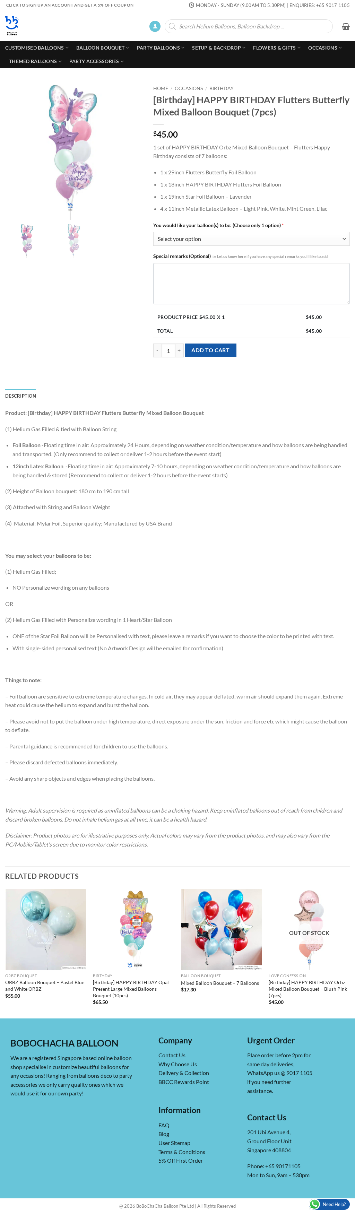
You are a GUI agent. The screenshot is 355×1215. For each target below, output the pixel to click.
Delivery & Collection (183, 1073)
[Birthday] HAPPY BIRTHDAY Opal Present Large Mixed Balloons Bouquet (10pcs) (131, 988)
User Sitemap (174, 1142)
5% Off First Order (180, 1160)
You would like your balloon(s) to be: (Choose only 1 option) (218, 225)
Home (160, 88)
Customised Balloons (34, 48)
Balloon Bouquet (100, 48)
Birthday (221, 88)
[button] (155, 26)
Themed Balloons (33, 61)
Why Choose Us (177, 1064)
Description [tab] (20, 396)
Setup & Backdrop (216, 48)
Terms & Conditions (181, 1151)
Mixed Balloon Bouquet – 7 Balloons (220, 983)
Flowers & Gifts (274, 48)
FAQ (164, 1125)
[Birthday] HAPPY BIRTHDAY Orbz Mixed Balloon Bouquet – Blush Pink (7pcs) (308, 988)
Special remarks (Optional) (240, 256)
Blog (163, 1134)
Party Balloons (158, 48)
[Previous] (5, 953)
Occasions (322, 48)
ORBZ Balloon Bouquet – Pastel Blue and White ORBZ (44, 985)
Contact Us (171, 1055)
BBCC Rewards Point (183, 1082)
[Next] (349, 953)
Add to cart (210, 350)
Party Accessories (94, 61)
